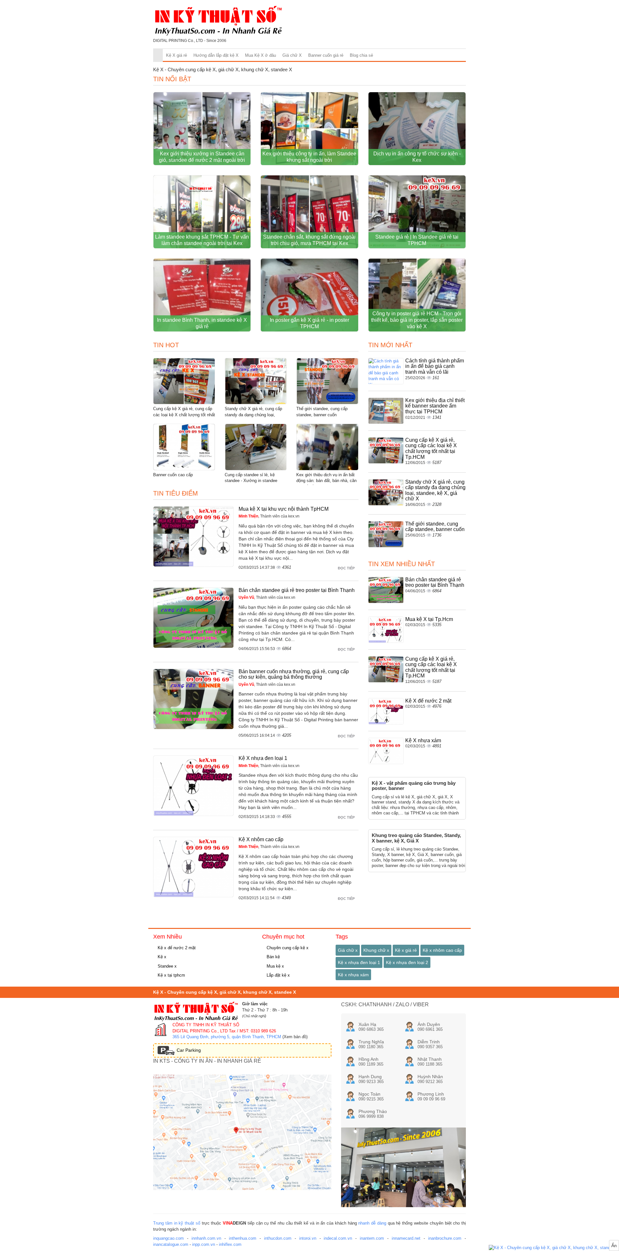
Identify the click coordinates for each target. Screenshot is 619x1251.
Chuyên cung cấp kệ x (287, 947)
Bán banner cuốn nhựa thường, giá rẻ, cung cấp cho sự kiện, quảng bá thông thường (294, 674)
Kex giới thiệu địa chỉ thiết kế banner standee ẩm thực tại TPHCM (435, 406)
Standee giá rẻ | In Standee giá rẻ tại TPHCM (416, 240)
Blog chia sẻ (361, 55)
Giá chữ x (348, 950)
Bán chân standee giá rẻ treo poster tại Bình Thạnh (297, 590)
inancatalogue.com (170, 1244)
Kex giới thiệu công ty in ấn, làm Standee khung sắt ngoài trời (309, 157)
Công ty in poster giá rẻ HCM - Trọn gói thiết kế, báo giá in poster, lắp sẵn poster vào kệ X (417, 320)
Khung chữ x (376, 950)
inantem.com (372, 1238)
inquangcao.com (168, 1238)
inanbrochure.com (444, 1238)
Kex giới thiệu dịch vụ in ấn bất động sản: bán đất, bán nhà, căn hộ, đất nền (326, 480)
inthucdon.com (277, 1238)
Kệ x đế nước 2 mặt (176, 947)
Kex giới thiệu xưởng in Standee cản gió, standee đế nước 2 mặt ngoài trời (202, 157)
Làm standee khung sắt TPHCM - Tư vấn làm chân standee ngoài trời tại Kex (202, 240)
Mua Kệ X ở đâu (260, 55)
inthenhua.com (242, 1238)
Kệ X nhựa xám (423, 740)
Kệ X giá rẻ (176, 55)
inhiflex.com (230, 1244)
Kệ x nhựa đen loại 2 (407, 962)
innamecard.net (406, 1238)
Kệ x (161, 956)
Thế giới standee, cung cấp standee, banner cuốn (435, 526)
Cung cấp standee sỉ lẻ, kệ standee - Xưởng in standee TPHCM (251, 480)
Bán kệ (272, 956)
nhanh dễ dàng (372, 1223)
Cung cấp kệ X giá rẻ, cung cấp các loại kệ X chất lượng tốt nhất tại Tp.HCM (184, 414)
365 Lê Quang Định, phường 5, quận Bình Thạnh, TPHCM (226, 1036)
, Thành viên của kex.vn (269, 516)
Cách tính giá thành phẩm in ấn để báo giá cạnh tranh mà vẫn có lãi (434, 366)
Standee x (166, 966)
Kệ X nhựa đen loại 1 (263, 758)
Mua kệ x (274, 966)
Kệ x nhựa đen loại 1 (359, 962)
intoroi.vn (307, 1238)
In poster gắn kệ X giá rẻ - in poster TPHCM (309, 323)
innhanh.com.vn (206, 1238)
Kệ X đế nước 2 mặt (428, 701)
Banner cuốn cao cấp (173, 474)
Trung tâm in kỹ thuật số (176, 1223)
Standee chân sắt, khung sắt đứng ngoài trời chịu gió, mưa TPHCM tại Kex (309, 240)
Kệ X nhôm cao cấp (261, 839)
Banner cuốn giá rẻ (325, 55)
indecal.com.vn (338, 1238)
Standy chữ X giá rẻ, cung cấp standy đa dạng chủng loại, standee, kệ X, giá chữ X (253, 414)
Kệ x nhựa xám (353, 974)
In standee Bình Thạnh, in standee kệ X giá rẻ (202, 323)
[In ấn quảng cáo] (554, 1248)
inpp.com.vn (203, 1244)
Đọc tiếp (347, 568)
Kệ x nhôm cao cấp (442, 950)
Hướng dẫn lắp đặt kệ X (216, 55)
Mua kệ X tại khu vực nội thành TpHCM (284, 509)
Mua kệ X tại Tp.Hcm (429, 619)
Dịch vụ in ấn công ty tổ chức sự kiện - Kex (417, 157)
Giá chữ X (292, 55)
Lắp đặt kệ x (277, 975)
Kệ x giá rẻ (406, 950)
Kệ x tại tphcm (170, 975)
